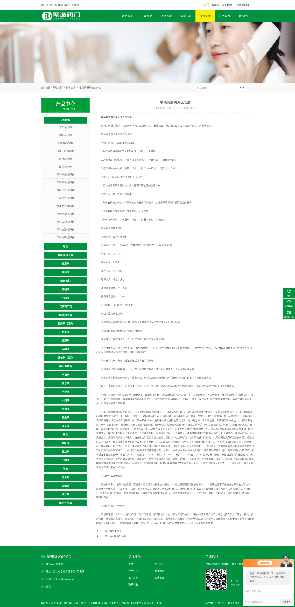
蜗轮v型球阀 (65, 159)
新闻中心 (185, 16)
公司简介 (146, 16)
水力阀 (65, 409)
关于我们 (159, 564)
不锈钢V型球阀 (66, 143)
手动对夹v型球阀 (66, 198)
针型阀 (65, 340)
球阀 (65, 246)
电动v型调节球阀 (66, 214)
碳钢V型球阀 (65, 135)
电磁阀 (65, 349)
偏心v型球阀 (65, 166)
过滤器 (65, 485)
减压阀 (65, 494)
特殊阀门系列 (65, 323)
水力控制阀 (65, 503)
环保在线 (232, 603)
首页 (130, 564)
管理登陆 (210, 603)
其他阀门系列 (65, 357)
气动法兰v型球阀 (66, 237)
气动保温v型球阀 (66, 182)
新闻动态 (159, 571)
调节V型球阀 (65, 127)
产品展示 (166, 16)
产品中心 (133, 571)
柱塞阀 (65, 263)
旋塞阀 (65, 289)
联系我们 (244, 16)
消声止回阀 (115, 531)
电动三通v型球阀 (66, 151)
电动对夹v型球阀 (66, 190)
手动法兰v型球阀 (66, 229)
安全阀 (65, 417)
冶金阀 (65, 391)
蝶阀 (65, 434)
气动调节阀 (65, 306)
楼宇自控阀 (65, 366)
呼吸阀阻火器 (65, 255)
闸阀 (65, 468)
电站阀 (65, 297)
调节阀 (65, 426)
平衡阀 (65, 374)
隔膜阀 (65, 272)
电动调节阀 (65, 315)
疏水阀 (65, 383)
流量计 (65, 477)
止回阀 (65, 400)
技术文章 (205, 16)
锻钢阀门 (65, 280)
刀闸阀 (65, 460)
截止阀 (65, 451)
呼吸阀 (65, 443)
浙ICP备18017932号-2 (132, 603)
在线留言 (224, 16)
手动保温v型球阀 (66, 174)
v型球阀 (65, 120)
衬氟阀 (65, 332)
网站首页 (127, 16)
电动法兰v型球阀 (66, 221)
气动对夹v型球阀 (66, 206)
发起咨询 (286, 602)
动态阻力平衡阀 (117, 536)
